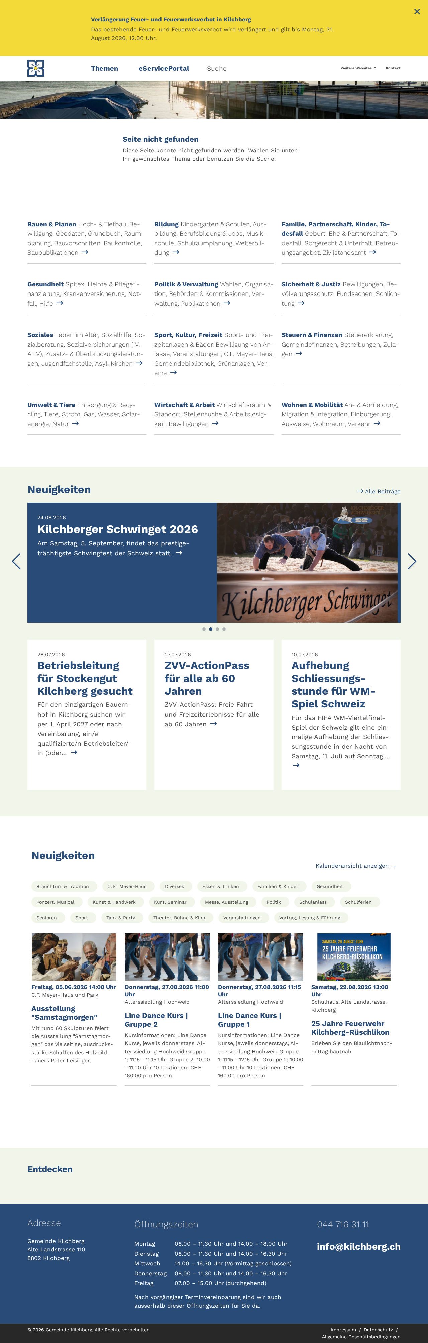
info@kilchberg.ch (359, 1246)
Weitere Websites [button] (357, 68)
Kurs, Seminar (170, 902)
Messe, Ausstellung (226, 902)
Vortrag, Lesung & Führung (309, 917)
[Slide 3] (217, 629)
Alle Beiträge (382, 491)
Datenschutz (379, 1329)
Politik (273, 902)
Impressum (344, 1329)
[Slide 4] (224, 629)
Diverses (174, 886)
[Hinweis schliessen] (417, 12)
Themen (104, 68)
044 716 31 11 (343, 1224)
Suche (217, 68)
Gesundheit (330, 886)
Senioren (46, 917)
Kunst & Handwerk (114, 902)
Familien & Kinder (277, 886)
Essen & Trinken (220, 886)
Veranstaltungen (242, 917)
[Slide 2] (210, 629)
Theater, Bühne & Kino (179, 917)
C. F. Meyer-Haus (126, 886)
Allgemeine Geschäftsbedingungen (361, 1336)
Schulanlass (313, 902)
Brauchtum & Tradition (62, 886)
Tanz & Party (120, 917)
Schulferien (358, 902)
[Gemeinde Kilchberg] (55, 68)
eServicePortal (164, 68)
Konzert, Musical (55, 902)
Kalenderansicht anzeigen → (356, 865)
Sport (81, 917)
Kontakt (393, 68)
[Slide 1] (204, 629)
